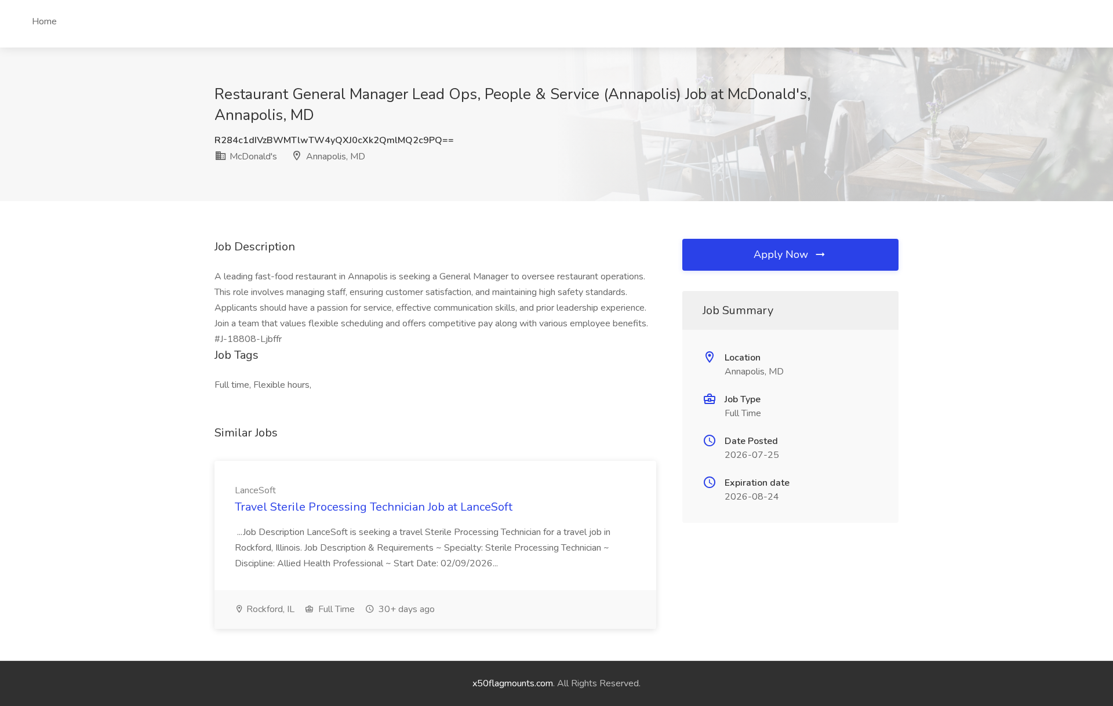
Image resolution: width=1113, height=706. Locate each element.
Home (44, 21)
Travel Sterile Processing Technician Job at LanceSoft (373, 507)
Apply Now (782, 254)
